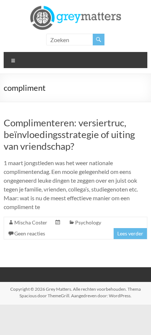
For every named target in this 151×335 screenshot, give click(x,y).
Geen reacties (29, 233)
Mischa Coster (30, 222)
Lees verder (130, 233)
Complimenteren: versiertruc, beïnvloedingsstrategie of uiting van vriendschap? (69, 134)
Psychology (88, 222)
